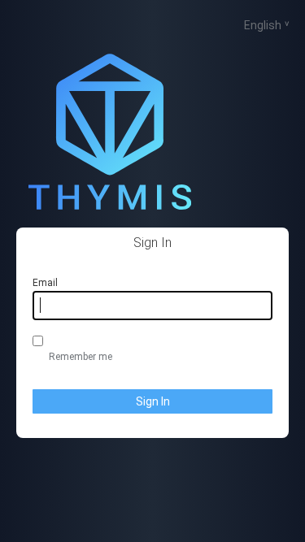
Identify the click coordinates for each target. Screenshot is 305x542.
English (262, 25)
